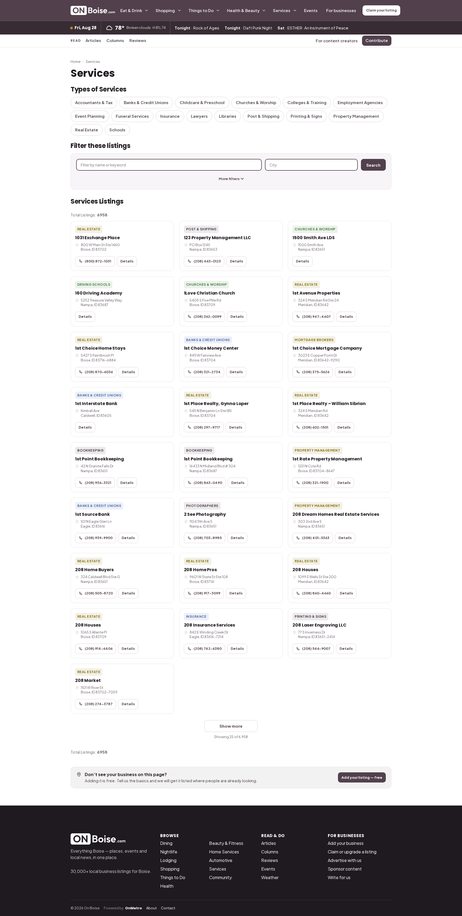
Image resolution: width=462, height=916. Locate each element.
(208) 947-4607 (316, 316)
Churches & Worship (256, 102)
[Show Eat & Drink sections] (146, 10)
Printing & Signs (306, 116)
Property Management (356, 116)
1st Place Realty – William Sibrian (329, 403)
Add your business (346, 843)
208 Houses (305, 570)
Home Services (224, 851)
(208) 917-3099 (207, 593)
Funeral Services (132, 116)
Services (281, 10)
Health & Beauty (243, 10)
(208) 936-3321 (98, 482)
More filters (229, 179)
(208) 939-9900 (99, 538)
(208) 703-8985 (208, 538)
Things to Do (201, 10)
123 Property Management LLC (217, 238)
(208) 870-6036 (99, 372)
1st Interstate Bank (96, 403)
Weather (270, 877)
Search (373, 164)
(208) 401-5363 (315, 538)
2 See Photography (205, 514)
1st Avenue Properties (316, 293)
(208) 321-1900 (315, 482)
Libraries (227, 116)
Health (167, 886)
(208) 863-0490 (208, 482)
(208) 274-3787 (99, 704)
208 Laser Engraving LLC (319, 625)
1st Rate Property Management (327, 459)
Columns (115, 40)
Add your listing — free (361, 777)
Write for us (339, 877)
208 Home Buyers (94, 570)
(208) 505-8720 (99, 593)
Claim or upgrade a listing (352, 851)
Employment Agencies (360, 102)
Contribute (376, 40)
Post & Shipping (263, 116)
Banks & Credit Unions (146, 102)
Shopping (165, 10)
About (151, 908)
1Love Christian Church (209, 293)
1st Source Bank (92, 514)
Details (126, 261)
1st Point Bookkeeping (99, 459)
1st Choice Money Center (211, 348)
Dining (166, 843)
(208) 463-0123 (207, 261)
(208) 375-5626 (315, 372)
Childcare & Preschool (202, 102)
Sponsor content (345, 869)
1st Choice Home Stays (100, 348)
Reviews (137, 40)
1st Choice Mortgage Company (327, 348)
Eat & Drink (131, 10)
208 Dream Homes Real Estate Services (335, 514)
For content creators (337, 40)
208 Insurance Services (209, 625)
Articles (93, 40)
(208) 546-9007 (316, 648)
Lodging (168, 860)
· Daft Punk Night (248, 27)
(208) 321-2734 (207, 372)
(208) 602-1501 (315, 427)
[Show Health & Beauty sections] (264, 10)
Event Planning (90, 116)
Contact (168, 908)
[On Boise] (93, 10)
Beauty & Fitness (226, 843)
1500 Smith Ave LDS (313, 238)
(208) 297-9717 (207, 427)
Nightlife (168, 851)
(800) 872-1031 (98, 261)
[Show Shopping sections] (179, 10)
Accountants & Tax (94, 102)
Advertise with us (344, 860)
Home (75, 61)
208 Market (88, 680)
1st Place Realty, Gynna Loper (216, 403)
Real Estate (86, 129)
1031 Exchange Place (97, 238)
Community (220, 877)
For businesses (341, 10)
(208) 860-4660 (316, 593)
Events (311, 10)
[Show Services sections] (295, 10)
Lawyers (199, 116)
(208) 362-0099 (207, 316)
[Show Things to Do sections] (218, 10)
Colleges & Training (306, 102)
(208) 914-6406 (99, 648)
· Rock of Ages (197, 27)
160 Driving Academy (98, 293)
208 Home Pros (200, 570)
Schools (117, 129)
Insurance (170, 116)
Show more (231, 725)
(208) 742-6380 (208, 648)
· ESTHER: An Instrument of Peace (313, 27)
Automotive (220, 860)
